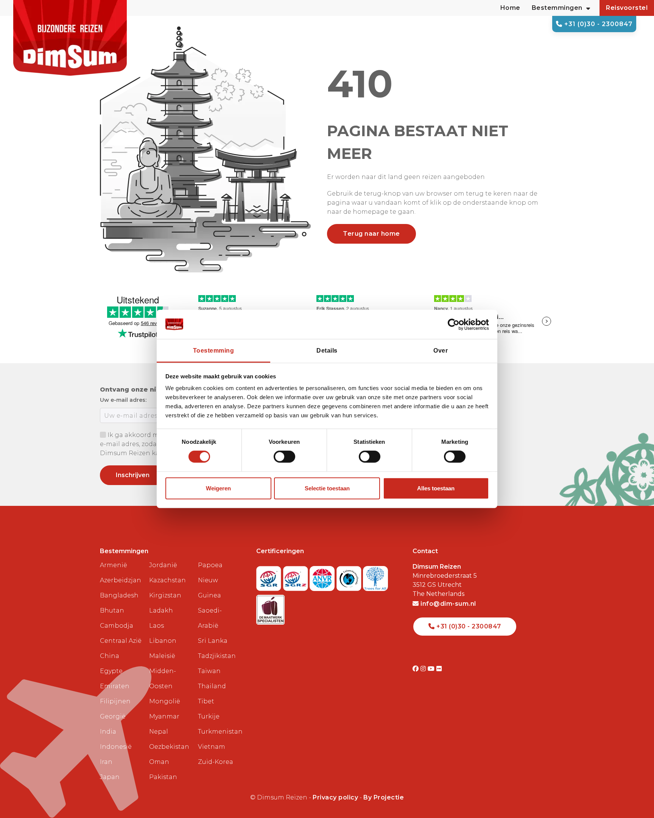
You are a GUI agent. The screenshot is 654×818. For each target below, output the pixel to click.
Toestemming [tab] (213, 350)
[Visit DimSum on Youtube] (432, 668)
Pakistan (163, 777)
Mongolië (164, 701)
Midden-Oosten (162, 678)
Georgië (113, 716)
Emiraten (114, 686)
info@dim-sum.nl (447, 603)
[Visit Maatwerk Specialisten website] (270, 607)
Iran (106, 761)
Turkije (209, 716)
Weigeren (218, 488)
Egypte (111, 671)
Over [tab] (440, 350)
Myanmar (164, 716)
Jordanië (163, 565)
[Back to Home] (70, 38)
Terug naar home (371, 233)
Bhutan (112, 610)
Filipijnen (115, 701)
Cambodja (116, 625)
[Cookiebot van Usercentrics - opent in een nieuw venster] (456, 324)
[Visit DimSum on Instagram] (424, 668)
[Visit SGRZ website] (296, 576)
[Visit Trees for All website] (375, 576)
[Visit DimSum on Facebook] (416, 668)
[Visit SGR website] (269, 576)
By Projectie (383, 797)
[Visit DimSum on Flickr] (439, 668)
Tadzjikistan (217, 655)
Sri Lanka (212, 640)
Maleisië (162, 655)
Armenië (113, 565)
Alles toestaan (436, 488)
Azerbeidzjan (120, 580)
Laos (156, 625)
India (108, 731)
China (109, 655)
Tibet (206, 701)
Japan (110, 777)
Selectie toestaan (327, 488)
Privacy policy (335, 797)
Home (510, 7)
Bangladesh (119, 595)
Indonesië (116, 746)
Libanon (162, 640)
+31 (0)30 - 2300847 (597, 24)
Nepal (158, 731)
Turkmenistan (219, 731)
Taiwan (209, 671)
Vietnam (211, 746)
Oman (159, 761)
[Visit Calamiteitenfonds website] (349, 576)
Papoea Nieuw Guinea (210, 580)
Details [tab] (327, 350)
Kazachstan (167, 580)
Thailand (212, 686)
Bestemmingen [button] (557, 7)
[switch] (284, 457)
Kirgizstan (165, 595)
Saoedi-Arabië (210, 618)
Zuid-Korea (215, 761)
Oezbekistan (169, 746)
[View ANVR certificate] (323, 576)
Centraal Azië (121, 640)
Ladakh (161, 610)
